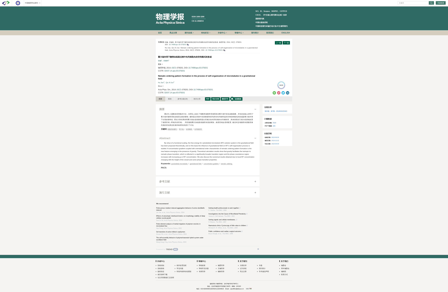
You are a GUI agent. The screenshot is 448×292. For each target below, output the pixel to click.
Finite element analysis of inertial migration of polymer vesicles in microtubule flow (178, 225)
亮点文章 (173, 33)
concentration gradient (211, 164)
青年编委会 (285, 268)
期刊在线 (188, 33)
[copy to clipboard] (224, 50)
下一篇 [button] (286, 43)
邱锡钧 (165, 61)
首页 (160, 33)
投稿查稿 (161, 268)
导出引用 (215, 99)
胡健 (159, 61)
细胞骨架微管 (172, 129)
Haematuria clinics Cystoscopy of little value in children (227, 225)
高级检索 (441, 3)
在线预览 (238, 99)
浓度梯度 (189, 129)
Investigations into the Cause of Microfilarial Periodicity (227, 214)
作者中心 (221, 33)
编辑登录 (221, 271)
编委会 (283, 265)
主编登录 (221, 268)
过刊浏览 (243, 268)
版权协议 (161, 271)
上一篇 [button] (278, 43)
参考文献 (183, 99)
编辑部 (283, 271)
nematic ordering (227, 164)
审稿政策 (202, 265)
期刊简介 (255, 33)
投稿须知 (161, 265)
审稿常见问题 (204, 268)
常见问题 (180, 268)
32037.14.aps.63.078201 (174, 71)
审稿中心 (238, 33)
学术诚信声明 (264, 271)
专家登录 (202, 271)
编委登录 (221, 265)
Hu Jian (161, 82)
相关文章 (197, 99)
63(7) (174, 68)
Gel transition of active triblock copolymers (170, 232)
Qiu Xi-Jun (169, 82)
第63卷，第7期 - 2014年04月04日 (276, 111)
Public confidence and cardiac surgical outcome (224, 231)
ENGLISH (286, 33)
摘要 (160, 99)
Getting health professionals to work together (223, 208)
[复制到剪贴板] (187, 44)
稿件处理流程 (181, 265)
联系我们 (270, 33)
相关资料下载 (162, 274)
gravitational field (196, 164)
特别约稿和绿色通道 (184, 271)
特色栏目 (205, 33)
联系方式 (284, 274)
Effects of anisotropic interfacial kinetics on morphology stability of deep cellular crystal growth (180, 217)
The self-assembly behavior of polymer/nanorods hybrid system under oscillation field (179, 239)
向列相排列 (198, 129)
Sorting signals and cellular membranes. (222, 220)
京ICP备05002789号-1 (231, 284)
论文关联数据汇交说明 (166, 277)
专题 (260, 265)
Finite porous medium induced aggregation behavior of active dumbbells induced (180, 209)
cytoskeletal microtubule (179, 164)
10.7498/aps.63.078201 (177, 44)
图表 (170, 99)
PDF (207, 99)
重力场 (181, 129)
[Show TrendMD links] (258, 249)
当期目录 (243, 265)
